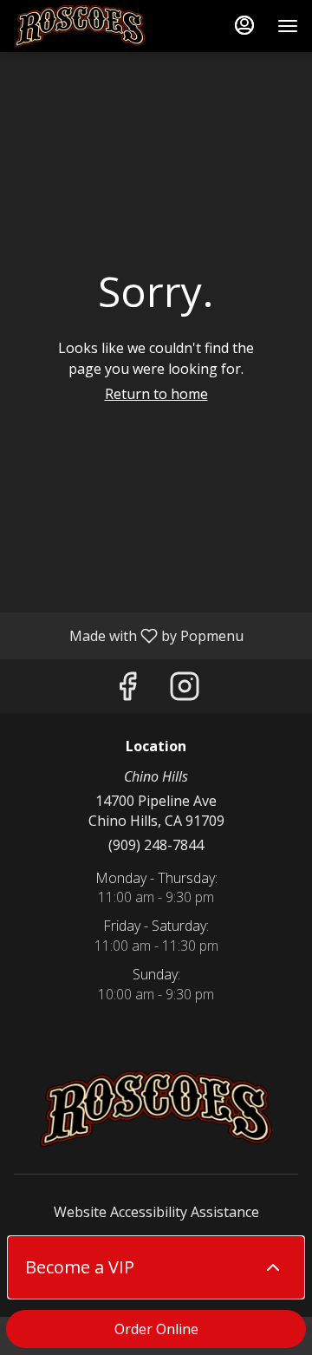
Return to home (156, 393)
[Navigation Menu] (288, 26)
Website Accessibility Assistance (156, 1211)
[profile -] (244, 25)
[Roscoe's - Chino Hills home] (92, 26)
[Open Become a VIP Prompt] (273, 1267)
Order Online (156, 1329)
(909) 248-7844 (156, 844)
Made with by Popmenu (128, 635)
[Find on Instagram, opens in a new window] (184, 690)
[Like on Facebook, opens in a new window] (127, 690)
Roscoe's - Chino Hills (156, 1109)
